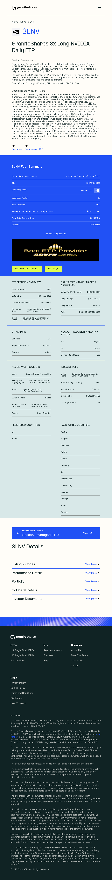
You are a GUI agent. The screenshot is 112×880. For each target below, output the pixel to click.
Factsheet (17, 149)
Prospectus (31, 149)
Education (48, 655)
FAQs (56, 268)
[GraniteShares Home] (24, 8)
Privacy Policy (18, 683)
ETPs (23, 21)
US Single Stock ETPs (22, 650)
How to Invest (29, 268)
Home (15, 21)
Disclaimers (16, 698)
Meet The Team (79, 655)
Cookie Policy (17, 688)
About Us (76, 650)
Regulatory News (52, 650)
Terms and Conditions (21, 693)
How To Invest (18, 703)
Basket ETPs (17, 660)
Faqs (46, 660)
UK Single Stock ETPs (22, 655)
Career (74, 665)
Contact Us (77, 660)
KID (41, 149)
